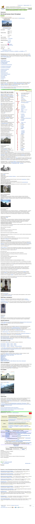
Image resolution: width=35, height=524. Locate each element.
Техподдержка (12, 505)
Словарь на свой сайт (26, 5)
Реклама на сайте (16, 505)
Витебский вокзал (4, 481)
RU (30, 5)
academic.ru (2, 9)
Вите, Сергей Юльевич (5, 463)
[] (12, 225)
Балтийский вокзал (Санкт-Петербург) (7, 486)
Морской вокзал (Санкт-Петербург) (6, 476)
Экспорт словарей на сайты (4, 507)
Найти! (30, 8)
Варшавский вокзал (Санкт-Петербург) (7, 473)
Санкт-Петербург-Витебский (5, 498)
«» (7, 94)
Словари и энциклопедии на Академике (13, 6)
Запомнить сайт (20, 5)
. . (10, 38)
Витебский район (27, 463)
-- (18, 346)
